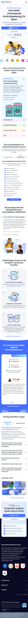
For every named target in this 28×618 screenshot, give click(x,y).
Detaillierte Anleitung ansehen (13, 336)
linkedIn (17, 594)
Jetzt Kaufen (14, 31)
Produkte (4, 590)
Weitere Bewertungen (12, 406)
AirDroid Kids (17, 327)
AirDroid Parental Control (14, 284)
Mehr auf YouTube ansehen (18, 498)
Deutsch (5, 609)
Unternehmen (5, 580)
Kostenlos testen (14, 28)
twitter (20, 594)
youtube (26, 594)
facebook (23, 594)
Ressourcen (4, 585)
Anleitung (13, 37)
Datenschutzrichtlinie (14, 616)
